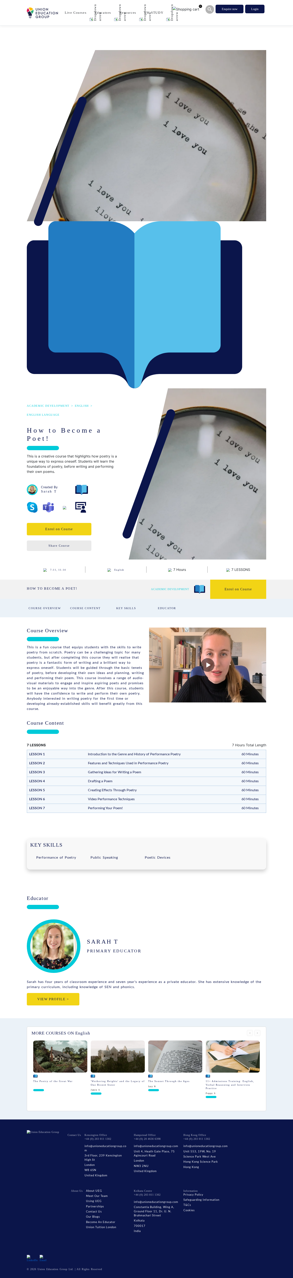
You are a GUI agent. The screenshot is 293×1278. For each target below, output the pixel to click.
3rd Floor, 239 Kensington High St (103, 1157)
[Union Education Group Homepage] (42, 12)
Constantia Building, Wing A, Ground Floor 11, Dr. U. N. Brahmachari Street (154, 1211)
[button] (207, 665)
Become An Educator (100, 1222)
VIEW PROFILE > (53, 999)
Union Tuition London (101, 1227)
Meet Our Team (97, 1196)
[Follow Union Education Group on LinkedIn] (32, 1258)
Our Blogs (93, 1217)
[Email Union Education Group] (43, 1258)
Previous (250, 1033)
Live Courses (76, 12)
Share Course (59, 545)
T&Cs (187, 1205)
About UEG (94, 1191)
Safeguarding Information (201, 1200)
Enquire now (229, 9)
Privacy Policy (193, 1194)
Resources (128, 12)
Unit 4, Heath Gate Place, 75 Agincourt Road (154, 1153)
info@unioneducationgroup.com (105, 1148)
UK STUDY (154, 12)
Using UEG (94, 1201)
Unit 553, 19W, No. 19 (199, 1151)
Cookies (189, 1210)
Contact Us (94, 1211)
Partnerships (95, 1206)
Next (257, 1033)
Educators (103, 12)
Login (254, 9)
